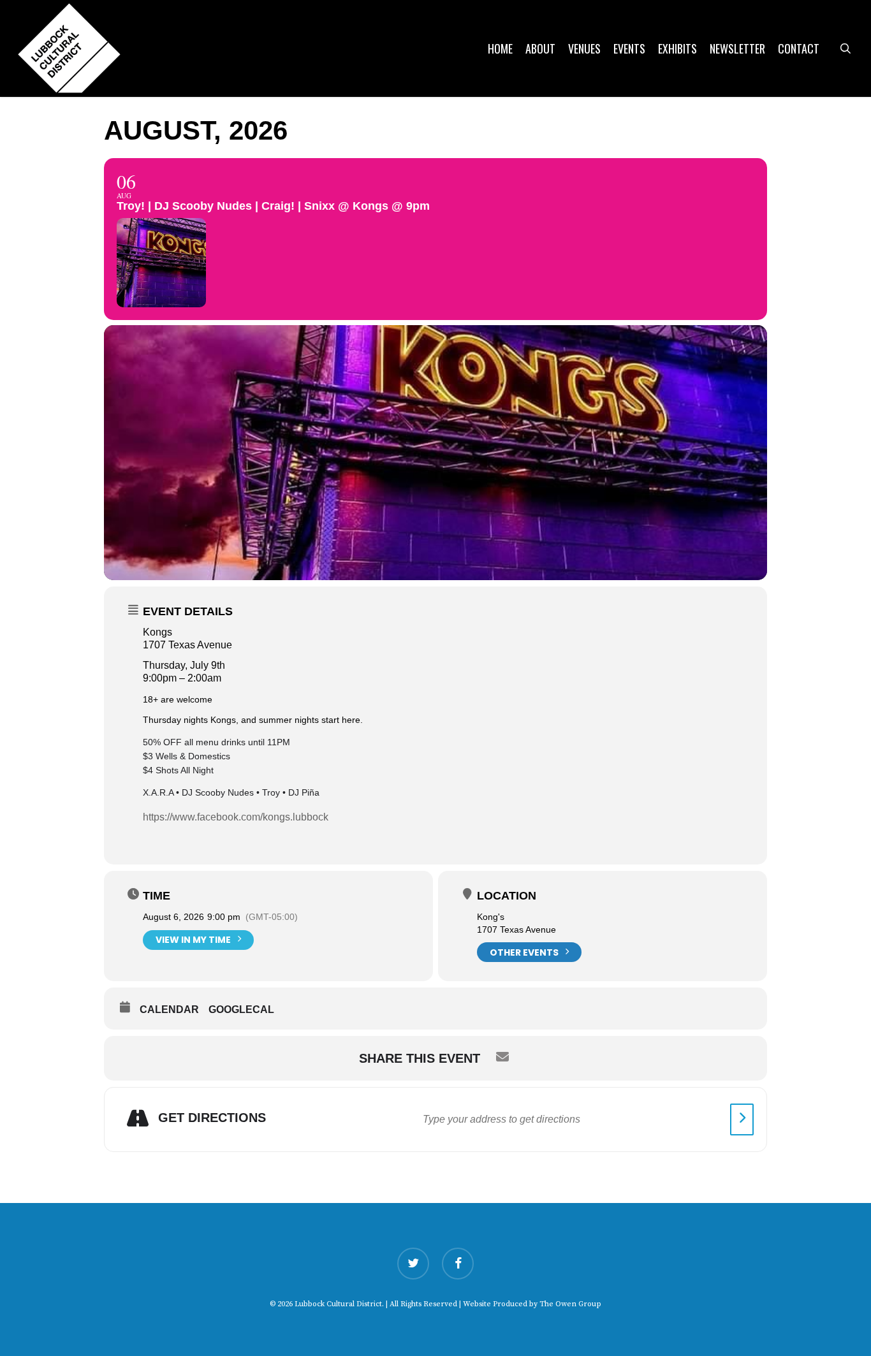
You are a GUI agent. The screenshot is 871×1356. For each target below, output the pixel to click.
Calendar (169, 1009)
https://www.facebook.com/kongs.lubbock (235, 817)
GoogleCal (241, 1009)
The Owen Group (570, 1304)
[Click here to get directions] (742, 1119)
